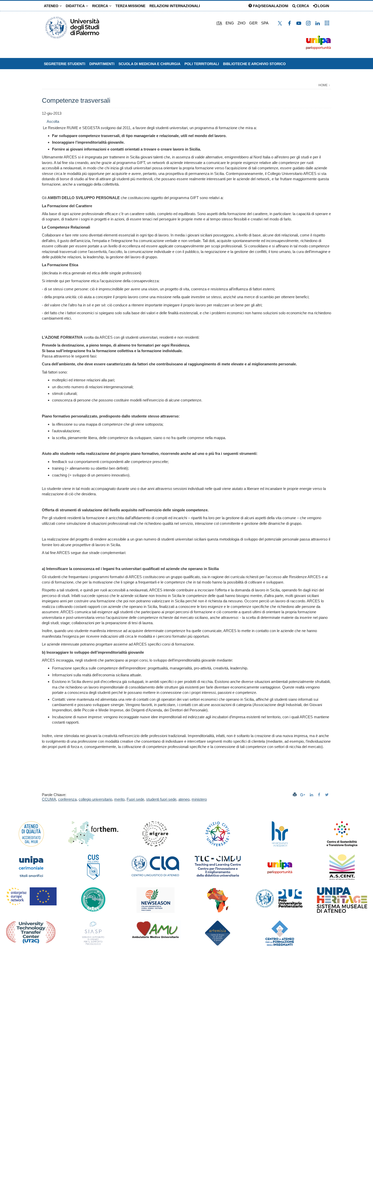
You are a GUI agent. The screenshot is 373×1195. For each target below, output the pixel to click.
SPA (264, 23)
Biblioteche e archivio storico (254, 64)
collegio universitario (95, 799)
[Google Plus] (303, 795)
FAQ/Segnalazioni (270, 6)
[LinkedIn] (312, 795)
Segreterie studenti (64, 64)
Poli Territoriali (201, 64)
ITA (219, 23)
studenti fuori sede (161, 799)
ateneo (184, 799)
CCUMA (49, 799)
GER (253, 23)
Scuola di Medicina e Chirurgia (149, 64)
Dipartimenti (101, 64)
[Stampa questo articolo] (295, 795)
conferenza (67, 799)
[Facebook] (319, 795)
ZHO (242, 23)
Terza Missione (130, 6)
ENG (230, 23)
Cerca (302, 6)
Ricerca (100, 6)
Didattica (76, 6)
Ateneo (51, 6)
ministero (199, 799)
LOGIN (323, 6)
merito (119, 799)
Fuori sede (135, 799)
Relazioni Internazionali (174, 6)
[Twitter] (327, 795)
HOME (323, 85)
